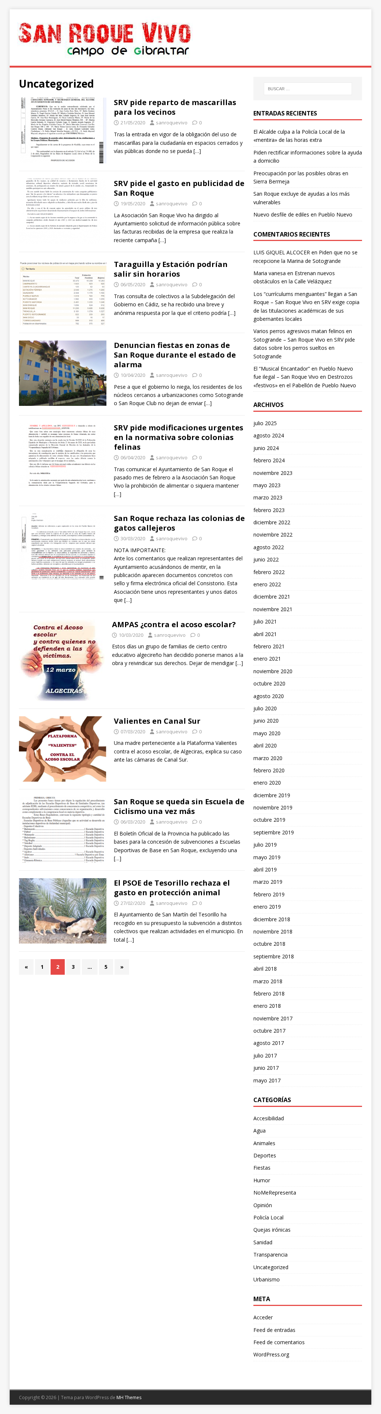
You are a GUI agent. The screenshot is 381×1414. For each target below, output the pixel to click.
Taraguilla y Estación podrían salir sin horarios (171, 269)
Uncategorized (270, 1267)
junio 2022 (266, 559)
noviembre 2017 (272, 1018)
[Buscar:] (308, 88)
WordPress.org (271, 1354)
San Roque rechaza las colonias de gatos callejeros (179, 523)
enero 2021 (267, 658)
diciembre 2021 (271, 596)
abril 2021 (265, 634)
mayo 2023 (267, 485)
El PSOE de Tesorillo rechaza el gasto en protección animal (172, 887)
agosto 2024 (268, 435)
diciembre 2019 (271, 795)
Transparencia (270, 1254)
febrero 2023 (269, 510)
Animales (264, 1143)
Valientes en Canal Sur (157, 721)
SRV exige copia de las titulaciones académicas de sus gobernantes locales (306, 310)
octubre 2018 (269, 943)
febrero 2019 (269, 894)
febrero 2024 (269, 460)
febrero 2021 (269, 646)
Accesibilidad (268, 1118)
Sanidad (262, 1242)
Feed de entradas (274, 1329)
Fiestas (261, 1167)
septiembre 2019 (273, 832)
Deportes (264, 1155)
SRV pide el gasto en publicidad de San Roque (179, 188)
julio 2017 (265, 1055)
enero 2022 (267, 584)
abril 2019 (265, 869)
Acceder (263, 1317)
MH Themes (128, 1397)
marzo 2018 (267, 981)
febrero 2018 (269, 993)
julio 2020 (265, 708)
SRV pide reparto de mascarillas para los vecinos (175, 107)
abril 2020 (265, 745)
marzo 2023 (267, 497)
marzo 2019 (267, 881)
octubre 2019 (269, 819)
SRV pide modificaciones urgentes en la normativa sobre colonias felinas (178, 437)
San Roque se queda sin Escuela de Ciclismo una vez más (179, 806)
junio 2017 (266, 1067)
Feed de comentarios (279, 1342)
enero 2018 (267, 1005)
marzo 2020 (267, 758)
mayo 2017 (267, 1080)
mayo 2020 (267, 733)
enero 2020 (267, 782)
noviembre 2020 (272, 671)
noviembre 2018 (272, 931)
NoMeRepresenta (274, 1192)
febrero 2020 (269, 770)
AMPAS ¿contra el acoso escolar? (174, 624)
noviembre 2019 (272, 807)
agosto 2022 (268, 547)
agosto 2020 (268, 696)
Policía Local (268, 1217)
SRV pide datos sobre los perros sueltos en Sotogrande (304, 348)
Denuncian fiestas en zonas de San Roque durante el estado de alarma (175, 354)
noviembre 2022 (272, 534)
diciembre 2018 (271, 919)
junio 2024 (266, 448)
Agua (259, 1130)
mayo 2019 (267, 857)
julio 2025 (265, 423)
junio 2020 (266, 720)
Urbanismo (266, 1279)
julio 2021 (265, 621)
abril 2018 (265, 968)
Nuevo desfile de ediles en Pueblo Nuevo (302, 214)
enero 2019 (267, 906)
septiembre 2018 (273, 956)
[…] (197, 150)
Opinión (262, 1205)
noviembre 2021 (272, 609)
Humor (261, 1180)
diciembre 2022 (271, 522)
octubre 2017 (269, 1030)
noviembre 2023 (272, 472)
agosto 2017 (268, 1042)
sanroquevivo (172, 122)
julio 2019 (265, 844)
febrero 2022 (269, 572)
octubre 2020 (269, 683)
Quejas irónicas (272, 1229)
